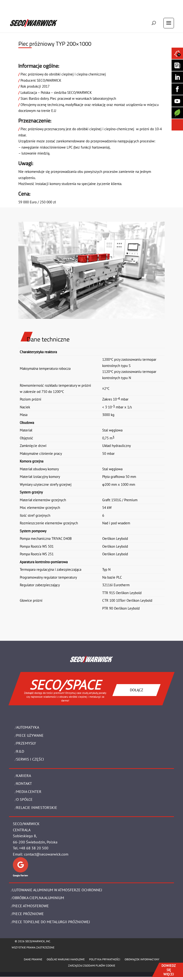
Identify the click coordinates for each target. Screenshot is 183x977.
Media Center (28, 791)
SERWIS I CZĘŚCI (30, 759)
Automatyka (27, 727)
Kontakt (24, 783)
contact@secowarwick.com (46, 854)
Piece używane (30, 735)
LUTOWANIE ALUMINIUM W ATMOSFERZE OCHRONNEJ (57, 889)
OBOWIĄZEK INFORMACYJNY (142, 959)
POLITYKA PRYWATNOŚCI (104, 959)
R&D (20, 751)
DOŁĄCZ (136, 689)
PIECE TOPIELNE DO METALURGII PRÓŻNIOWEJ (51, 921)
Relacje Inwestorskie (36, 807)
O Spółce (24, 799)
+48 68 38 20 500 (33, 848)
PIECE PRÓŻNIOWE (28, 913)
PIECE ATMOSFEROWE (30, 905)
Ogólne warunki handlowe (66, 959)
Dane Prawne (33, 959)
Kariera (23, 775)
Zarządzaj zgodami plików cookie (91, 965)
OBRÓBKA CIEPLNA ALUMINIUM (38, 897)
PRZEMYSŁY (26, 743)
